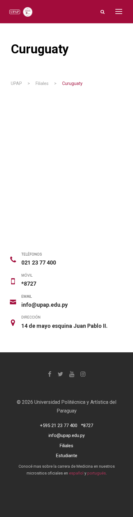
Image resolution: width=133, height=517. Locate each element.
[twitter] (60, 374)
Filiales (66, 445)
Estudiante (66, 455)
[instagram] (82, 374)
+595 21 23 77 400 (58, 425)
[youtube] (71, 374)
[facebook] (49, 374)
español (76, 473)
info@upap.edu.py (67, 435)
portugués (96, 473)
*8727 (87, 425)
